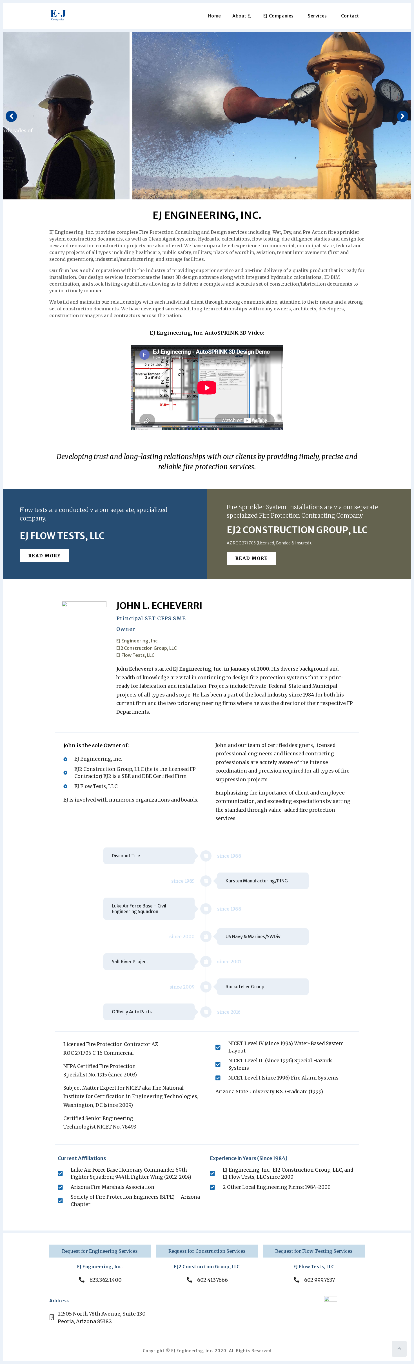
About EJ (242, 16)
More (45, 151)
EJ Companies (278, 16)
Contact (350, 16)
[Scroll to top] (399, 1349)
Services (317, 16)
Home (214, 16)
